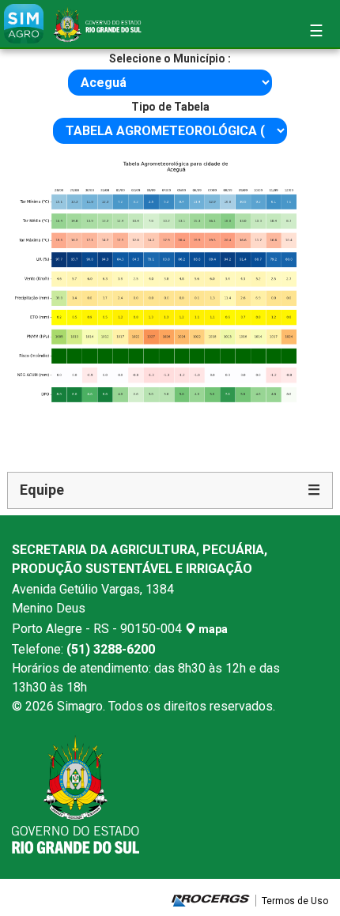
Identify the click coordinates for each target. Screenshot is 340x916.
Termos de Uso (295, 901)
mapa (212, 629)
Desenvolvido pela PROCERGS (211, 901)
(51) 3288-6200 (110, 649)
